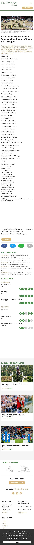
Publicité (4, 525)
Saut (10, 388)
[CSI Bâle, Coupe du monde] (17, 23)
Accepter (17, 542)
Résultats (26, 289)
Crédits (4, 521)
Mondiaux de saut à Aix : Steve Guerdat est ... (13, 415)
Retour (6, 239)
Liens (3, 523)
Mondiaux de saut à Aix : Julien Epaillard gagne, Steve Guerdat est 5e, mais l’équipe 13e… (16, 268)
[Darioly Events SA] (24, 468)
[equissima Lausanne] (10, 468)
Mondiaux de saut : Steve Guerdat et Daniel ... (16, 446)
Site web (20, 289)
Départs (23, 289)
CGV (3, 528)
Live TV (31, 289)
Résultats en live (29, 289)
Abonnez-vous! (17, 483)
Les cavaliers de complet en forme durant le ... (15, 385)
